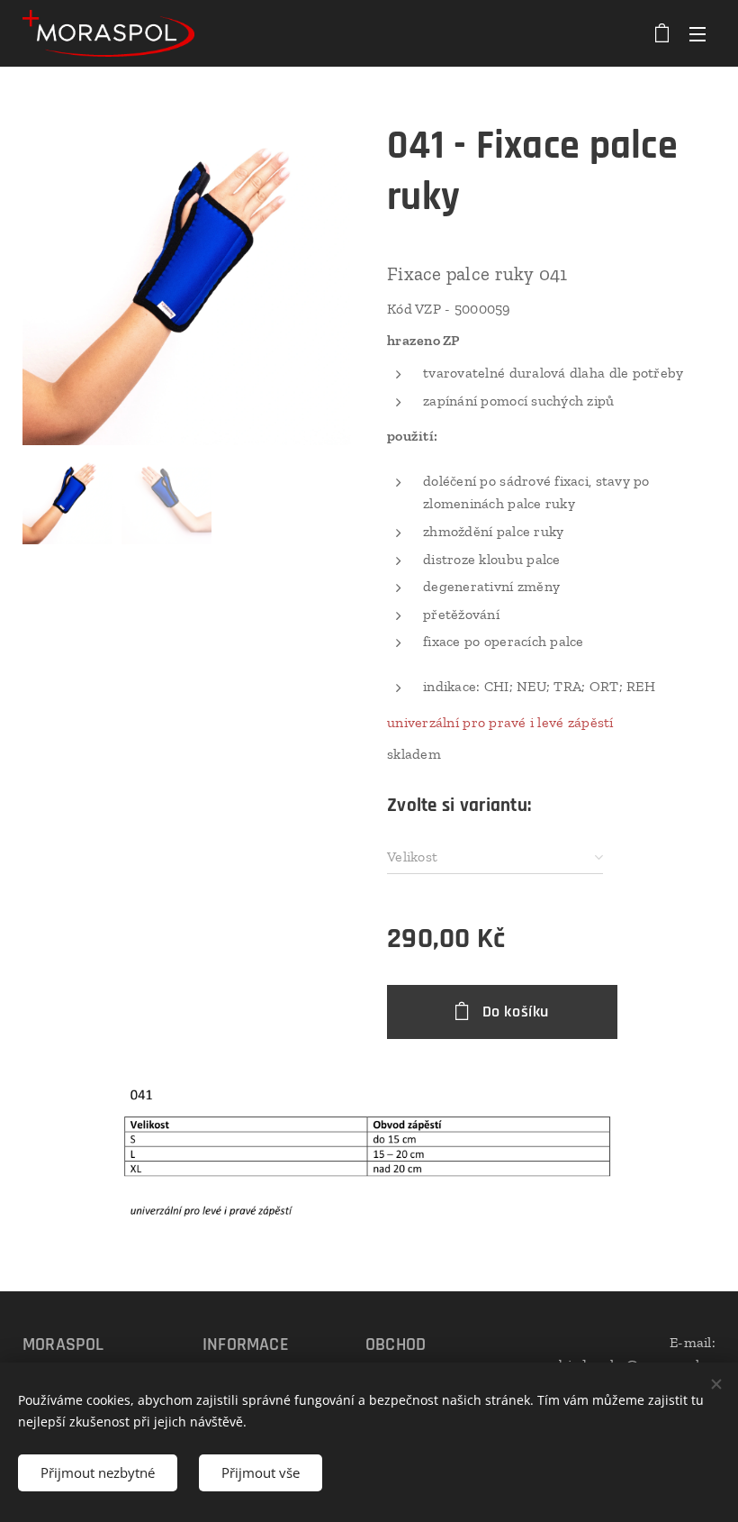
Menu (698, 33)
